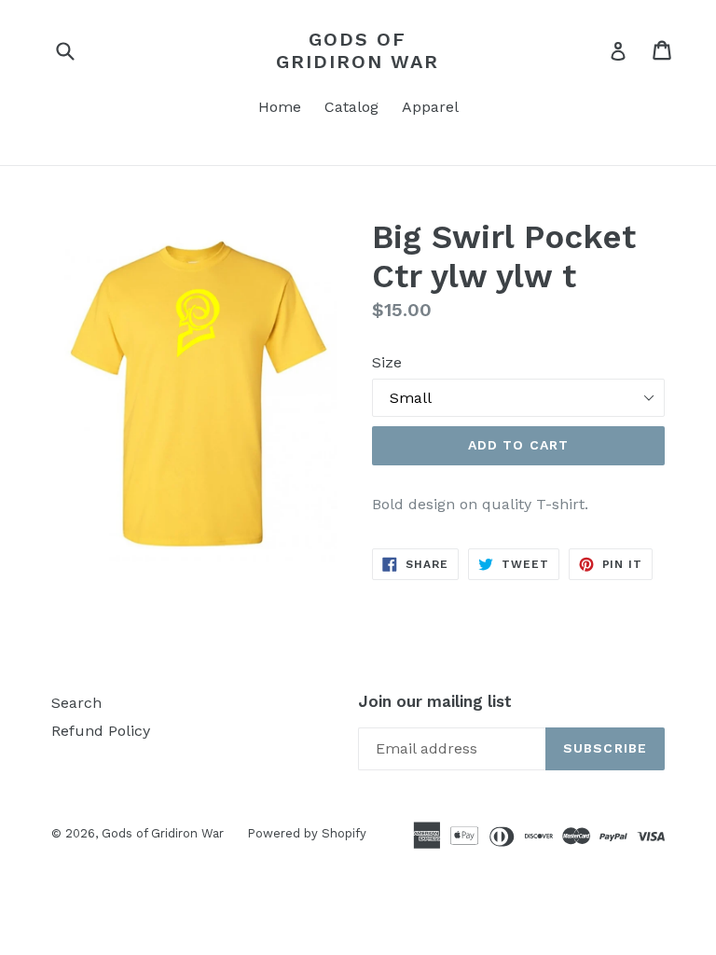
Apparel (430, 107)
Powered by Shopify (306, 833)
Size (387, 362)
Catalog (351, 107)
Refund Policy (100, 731)
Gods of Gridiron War (357, 50)
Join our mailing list (435, 701)
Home (279, 107)
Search (76, 703)
